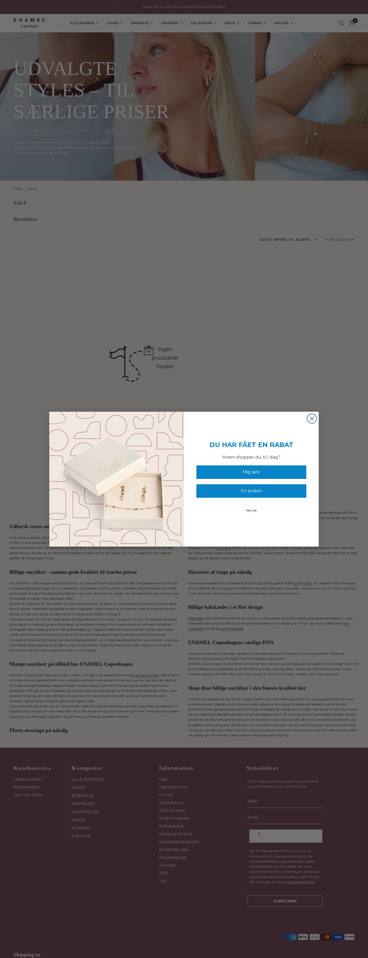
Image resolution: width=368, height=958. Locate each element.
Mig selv (251, 472)
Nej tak (251, 510)
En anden (251, 490)
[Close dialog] (312, 418)
